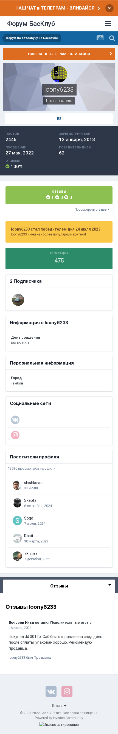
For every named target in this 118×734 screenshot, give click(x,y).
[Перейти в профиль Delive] (18, 300)
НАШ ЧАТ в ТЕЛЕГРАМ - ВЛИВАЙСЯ (54, 8)
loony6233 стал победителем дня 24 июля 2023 (55, 229)
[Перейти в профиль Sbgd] (17, 520)
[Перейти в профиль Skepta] (17, 503)
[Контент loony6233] (59, 118)
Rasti (28, 536)
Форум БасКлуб (31, 24)
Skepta (30, 500)
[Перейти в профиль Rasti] (17, 538)
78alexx (31, 553)
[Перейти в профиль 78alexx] (17, 556)
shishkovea (34, 483)
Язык (58, 705)
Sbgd (28, 518)
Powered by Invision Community (59, 718)
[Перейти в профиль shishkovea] (17, 485)
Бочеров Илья (21, 622)
